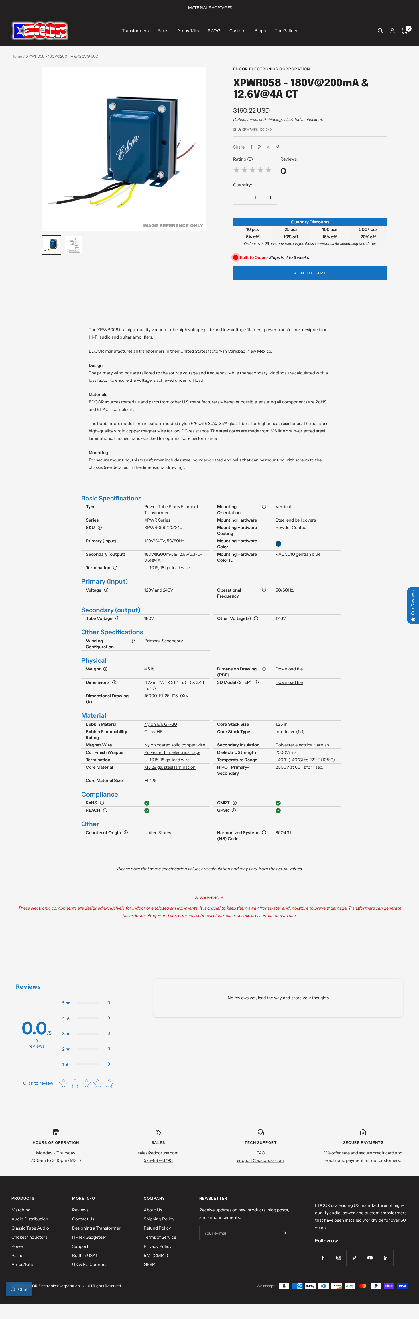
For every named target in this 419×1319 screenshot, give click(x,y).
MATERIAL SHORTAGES (210, 7)
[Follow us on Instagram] (338, 1258)
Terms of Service (160, 1237)
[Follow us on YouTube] (370, 1258)
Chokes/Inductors (29, 1237)
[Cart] (405, 31)
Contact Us (83, 1219)
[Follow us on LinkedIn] (385, 1258)
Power (17, 1246)
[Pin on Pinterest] (259, 147)
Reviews (80, 1210)
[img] (252, 171)
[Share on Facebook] (251, 147)
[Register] (283, 1233)
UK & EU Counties (89, 1264)
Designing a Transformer (96, 1228)
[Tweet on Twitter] (268, 147)
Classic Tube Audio (30, 1228)
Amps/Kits (188, 30)
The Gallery (286, 30)
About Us (153, 1210)
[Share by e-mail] (277, 147)
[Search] (380, 30)
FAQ (261, 1153)
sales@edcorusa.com (158, 1153)
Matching (20, 1210)
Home (16, 56)
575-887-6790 (158, 1160)
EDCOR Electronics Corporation (271, 69)
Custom (237, 30)
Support (80, 1246)
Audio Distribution (29, 1219)
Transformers (135, 30)
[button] (86, 1002)
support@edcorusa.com (260, 1160)
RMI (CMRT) (156, 1255)
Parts (163, 30)
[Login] (392, 30)
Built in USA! (84, 1255)
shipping (274, 119)
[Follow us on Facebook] (323, 1258)
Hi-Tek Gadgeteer (89, 1237)
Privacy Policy (158, 1246)
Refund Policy (157, 1228)
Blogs (260, 30)
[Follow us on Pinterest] (354, 1258)
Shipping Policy (159, 1219)
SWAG (214, 30)
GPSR (149, 1264)
